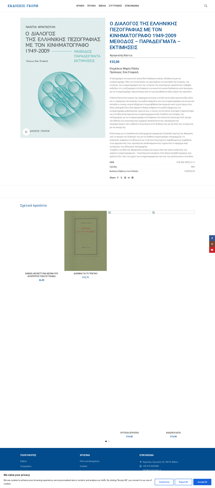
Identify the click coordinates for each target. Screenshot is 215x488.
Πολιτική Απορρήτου (90, 461)
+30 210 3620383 (150, 466)
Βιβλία (23, 461)
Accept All (202, 482)
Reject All (183, 482)
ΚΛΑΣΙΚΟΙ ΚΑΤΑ (173, 433)
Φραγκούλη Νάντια (121, 55)
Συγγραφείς (26, 466)
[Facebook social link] (117, 178)
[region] (107, 479)
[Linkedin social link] (129, 178)
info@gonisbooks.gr (151, 470)
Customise (164, 482)
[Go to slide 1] (106, 441)
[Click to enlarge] (26, 132)
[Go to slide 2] (109, 441)
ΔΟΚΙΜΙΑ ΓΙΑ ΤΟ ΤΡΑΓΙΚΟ (85, 273)
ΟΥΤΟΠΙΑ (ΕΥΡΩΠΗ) (129, 433)
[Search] (206, 6)
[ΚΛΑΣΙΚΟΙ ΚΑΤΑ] (173, 320)
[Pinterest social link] (125, 178)
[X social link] (121, 178)
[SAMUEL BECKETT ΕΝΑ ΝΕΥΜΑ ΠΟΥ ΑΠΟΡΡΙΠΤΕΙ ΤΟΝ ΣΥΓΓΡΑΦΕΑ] (41, 241)
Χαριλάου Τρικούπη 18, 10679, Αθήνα (160, 462)
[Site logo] (23, 6)
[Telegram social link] (132, 178)
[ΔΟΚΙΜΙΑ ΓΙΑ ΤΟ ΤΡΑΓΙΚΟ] (85, 241)
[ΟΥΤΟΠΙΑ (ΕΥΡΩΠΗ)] (129, 320)
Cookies (83, 466)
